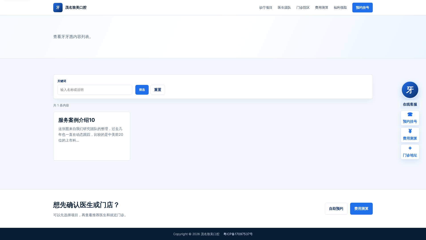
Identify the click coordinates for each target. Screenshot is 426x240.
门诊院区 (303, 7)
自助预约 (336, 208)
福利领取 (340, 7)
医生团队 (284, 7)
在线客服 (410, 104)
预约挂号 (362, 7)
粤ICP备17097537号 (238, 234)
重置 (157, 89)
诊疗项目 (265, 7)
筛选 (142, 89)
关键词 (61, 81)
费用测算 (321, 7)
